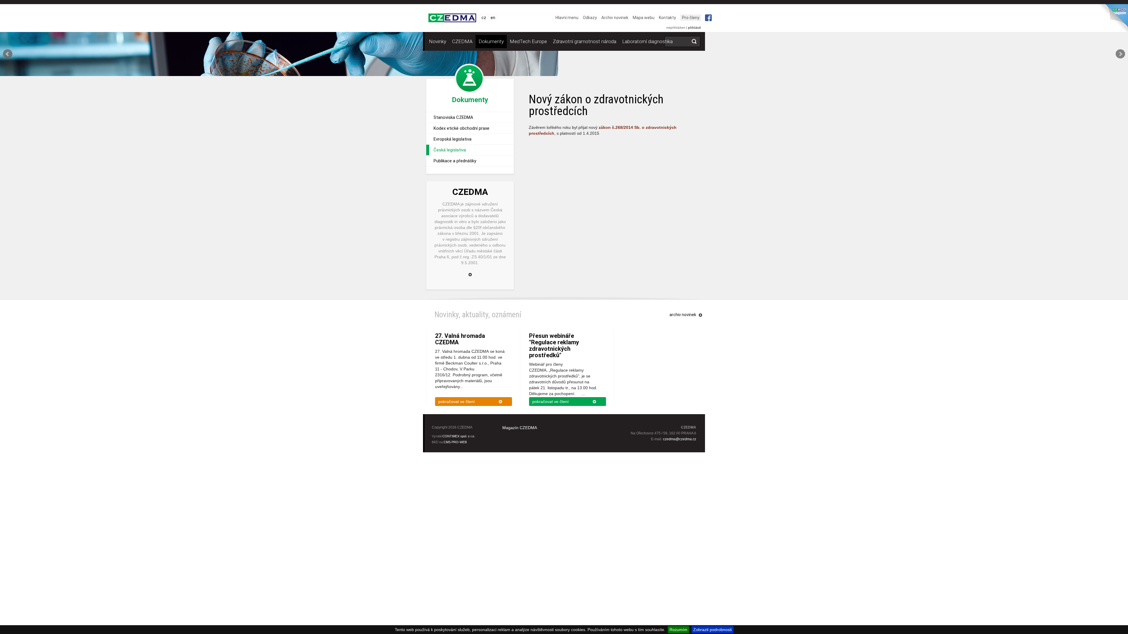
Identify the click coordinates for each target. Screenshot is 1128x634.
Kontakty (667, 17)
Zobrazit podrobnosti (712, 629)
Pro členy (690, 17)
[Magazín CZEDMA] (1112, 19)
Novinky (437, 41)
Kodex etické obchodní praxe (461, 128)
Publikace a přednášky (455, 160)
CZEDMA (462, 41)
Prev (7, 54)
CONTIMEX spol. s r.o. (458, 436)
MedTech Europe (528, 41)
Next (1120, 54)
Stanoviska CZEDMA (453, 117)
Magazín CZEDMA (519, 427)
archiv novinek (682, 314)
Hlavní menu (566, 17)
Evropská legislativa (452, 139)
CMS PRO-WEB (455, 442)
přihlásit (694, 28)
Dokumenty (491, 41)
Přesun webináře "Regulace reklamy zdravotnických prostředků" (554, 345)
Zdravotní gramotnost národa (584, 41)
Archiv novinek (614, 17)
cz (483, 17)
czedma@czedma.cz (679, 439)
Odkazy (590, 17)
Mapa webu (643, 17)
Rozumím (678, 629)
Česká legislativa (450, 150)
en (493, 17)
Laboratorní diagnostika (647, 41)
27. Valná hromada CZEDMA (460, 339)
